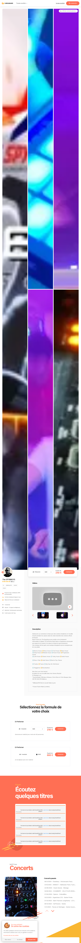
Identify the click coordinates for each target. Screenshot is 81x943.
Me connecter (73, 3)
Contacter (69, 572)
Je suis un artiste (60, 3)
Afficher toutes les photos (69, 11)
